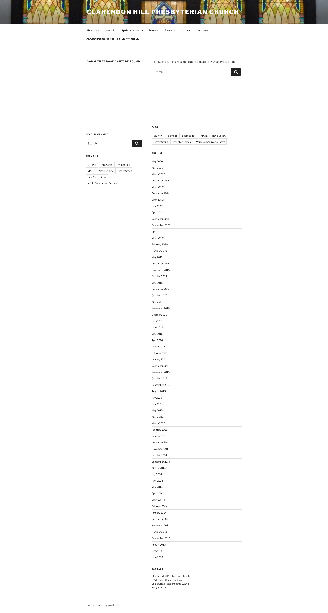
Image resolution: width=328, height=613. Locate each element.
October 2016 (159, 314)
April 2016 (157, 340)
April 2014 (157, 493)
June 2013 (157, 557)
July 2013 (157, 550)
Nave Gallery (106, 170)
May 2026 (157, 161)
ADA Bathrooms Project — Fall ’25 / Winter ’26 (112, 38)
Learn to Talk (123, 164)
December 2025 (161, 180)
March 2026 (158, 174)
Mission (153, 30)
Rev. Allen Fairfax (97, 177)
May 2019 (157, 257)
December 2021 (160, 218)
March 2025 (158, 186)
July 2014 (157, 474)
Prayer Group (124, 170)
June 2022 (157, 206)
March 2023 (158, 199)
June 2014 (157, 480)
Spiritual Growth (131, 30)
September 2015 (161, 384)
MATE (91, 170)
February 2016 (159, 353)
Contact (185, 30)
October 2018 (159, 276)
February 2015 (159, 429)
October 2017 (159, 295)
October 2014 (159, 455)
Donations (202, 30)
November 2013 (161, 525)
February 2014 (159, 506)
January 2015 (159, 436)
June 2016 (157, 327)
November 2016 (161, 308)
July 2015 (157, 397)
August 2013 (159, 544)
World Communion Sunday (102, 183)
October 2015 (159, 378)
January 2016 (159, 359)
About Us (91, 30)
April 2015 (157, 416)
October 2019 (159, 250)
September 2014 (161, 461)
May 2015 (157, 410)
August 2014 (159, 467)
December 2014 (160, 442)
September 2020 (161, 225)
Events (168, 30)
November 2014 (161, 448)
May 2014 (157, 487)
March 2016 (158, 346)
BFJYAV (92, 164)
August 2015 (159, 391)
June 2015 (157, 404)
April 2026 (157, 167)
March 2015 (158, 423)
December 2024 (161, 193)
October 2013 (159, 531)
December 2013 (160, 519)
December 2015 (160, 365)
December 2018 (160, 263)
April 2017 (157, 301)
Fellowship (106, 164)
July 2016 (157, 321)
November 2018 (161, 269)
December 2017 (160, 289)
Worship (110, 30)
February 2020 (160, 244)
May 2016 (157, 333)
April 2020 (157, 231)
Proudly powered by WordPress (103, 605)
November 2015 (161, 372)
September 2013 (161, 538)
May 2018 (157, 282)
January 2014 (159, 512)
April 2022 (157, 212)
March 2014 (158, 499)
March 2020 (158, 238)
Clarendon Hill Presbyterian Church (163, 12)
